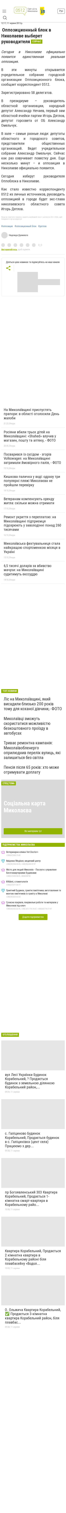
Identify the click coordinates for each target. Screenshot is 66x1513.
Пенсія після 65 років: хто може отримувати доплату (31, 770)
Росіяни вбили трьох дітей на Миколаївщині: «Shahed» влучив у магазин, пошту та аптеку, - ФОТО (30, 436)
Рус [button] (61, 11)
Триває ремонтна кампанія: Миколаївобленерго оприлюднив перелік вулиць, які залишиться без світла (32, 750)
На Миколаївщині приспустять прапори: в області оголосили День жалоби (31, 414)
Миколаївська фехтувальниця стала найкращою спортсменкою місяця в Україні (32, 547)
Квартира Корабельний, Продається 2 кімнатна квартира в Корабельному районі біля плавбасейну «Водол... (33, 1257)
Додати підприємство (33, 917)
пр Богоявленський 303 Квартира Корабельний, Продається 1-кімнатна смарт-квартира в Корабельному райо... (31, 1198)
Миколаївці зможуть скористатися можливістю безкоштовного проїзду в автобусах (27, 726)
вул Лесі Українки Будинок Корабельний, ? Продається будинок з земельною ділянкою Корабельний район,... (29, 1081)
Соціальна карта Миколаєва (24, 807)
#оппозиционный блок (25, 226)
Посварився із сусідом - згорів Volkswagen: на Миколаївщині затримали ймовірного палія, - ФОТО (32, 458)
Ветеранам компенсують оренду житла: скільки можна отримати (29, 501)
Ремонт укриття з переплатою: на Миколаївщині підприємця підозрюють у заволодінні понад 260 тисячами (32, 523)
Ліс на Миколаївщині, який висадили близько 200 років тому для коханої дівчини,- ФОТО (33, 704)
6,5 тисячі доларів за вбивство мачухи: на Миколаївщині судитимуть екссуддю (27, 570)
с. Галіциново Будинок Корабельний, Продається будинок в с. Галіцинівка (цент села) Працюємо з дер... (32, 1139)
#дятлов (42, 226)
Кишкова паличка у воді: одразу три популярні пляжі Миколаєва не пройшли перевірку (32, 481)
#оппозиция (7, 226)
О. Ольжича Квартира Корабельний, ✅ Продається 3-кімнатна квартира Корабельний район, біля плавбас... (33, 1316)
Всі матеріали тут (33, 831)
